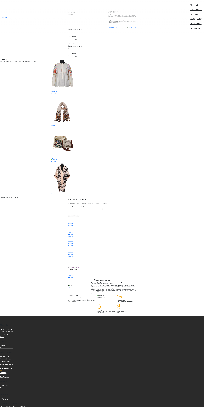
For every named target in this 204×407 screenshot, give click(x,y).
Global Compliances (6, 332)
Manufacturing (5, 356)
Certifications (196, 23)
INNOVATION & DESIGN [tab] (4, 195)
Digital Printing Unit (6, 364)
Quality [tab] (82, 206)
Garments (3, 345)
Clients (2, 337)
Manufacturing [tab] (78, 206)
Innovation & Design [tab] (71, 206)
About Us (194, 5)
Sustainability (196, 19)
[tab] (102, 195)
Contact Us (195, 28)
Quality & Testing (5, 361)
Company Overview (6, 329)
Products (194, 14)
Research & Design (6, 359)
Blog (1, 388)
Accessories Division (6, 348)
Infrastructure (196, 9)
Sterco (23, 406)
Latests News (4, 385)
